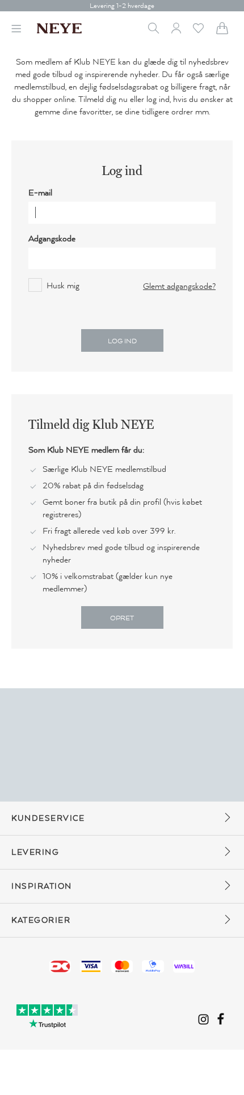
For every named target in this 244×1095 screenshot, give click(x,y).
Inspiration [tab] (41, 886)
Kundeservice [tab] (48, 818)
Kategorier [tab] (40, 920)
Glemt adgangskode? (179, 286)
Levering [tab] (35, 852)
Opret (122, 618)
